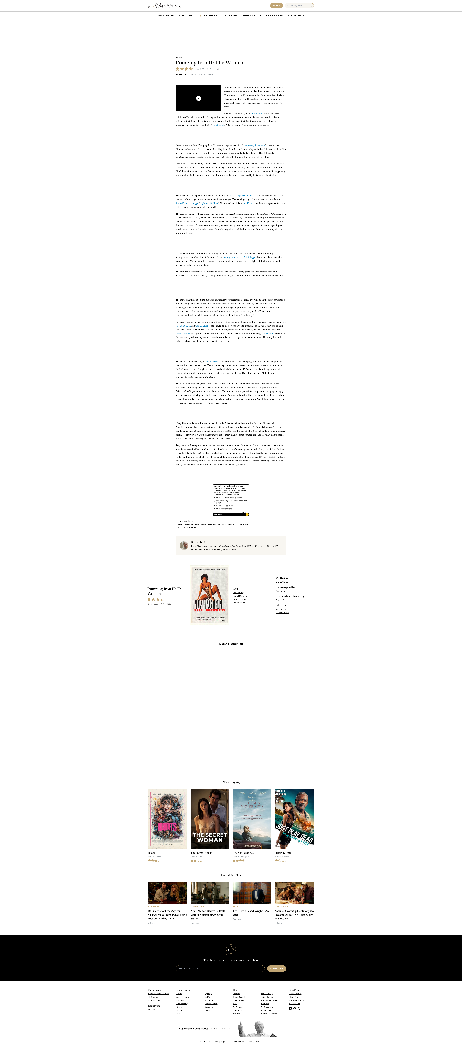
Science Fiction (211, 1004)
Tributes (236, 1014)
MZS (235, 1004)
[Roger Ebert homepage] (164, 6)
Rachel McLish (183, 325)
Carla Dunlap (201, 325)
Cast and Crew (154, 1000)
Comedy (180, 1000)
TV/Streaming (230, 16)
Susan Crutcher (282, 613)
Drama (179, 1007)
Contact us (293, 997)
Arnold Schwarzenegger (187, 203)
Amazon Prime (182, 997)
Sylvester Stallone (209, 203)
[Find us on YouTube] (294, 1008)
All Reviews (153, 997)
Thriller (207, 1010)
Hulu (178, 1014)
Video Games (267, 997)
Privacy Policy (254, 1042)
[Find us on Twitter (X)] (299, 1008)
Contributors (296, 16)
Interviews (249, 16)
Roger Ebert (182, 74)
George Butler (212, 361)
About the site (295, 994)
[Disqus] (231, 740)
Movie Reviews (165, 16)
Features (265, 1004)
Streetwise (257, 113)
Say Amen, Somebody (254, 145)
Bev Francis (248, 203)
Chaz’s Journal (239, 997)
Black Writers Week (269, 1000)
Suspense (209, 1007)
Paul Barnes (281, 609)
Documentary (182, 1004)
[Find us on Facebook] (290, 1008)
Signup (276, 5)
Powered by (183, 527)
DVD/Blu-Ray (267, 994)
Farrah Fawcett (183, 333)
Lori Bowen (267, 333)
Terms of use (238, 1042)
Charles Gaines (282, 582)
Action (179, 994)
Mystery (208, 994)
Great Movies (209, 16)
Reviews (179, 57)
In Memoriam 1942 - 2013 (222, 1028)
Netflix (207, 997)
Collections (186, 16)
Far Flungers (238, 1007)
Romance (209, 1000)
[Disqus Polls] (231, 680)
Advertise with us (296, 1000)
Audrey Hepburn (231, 257)
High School (218, 124)
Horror (179, 1010)
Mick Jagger (250, 257)
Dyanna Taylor (282, 591)
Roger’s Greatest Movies (158, 994)
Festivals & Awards (271, 16)
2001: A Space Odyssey (241, 195)
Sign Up (151, 1009)
